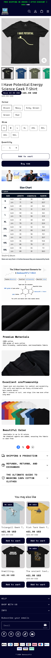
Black (6, 107)
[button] (48, 11)
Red (17, 114)
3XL (43, 127)
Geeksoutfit (27, 655)
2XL (34, 127)
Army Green (32, 107)
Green (6, 114)
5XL (15, 134)
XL (25, 127)
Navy (18, 107)
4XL (5, 134)
